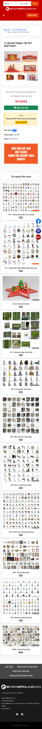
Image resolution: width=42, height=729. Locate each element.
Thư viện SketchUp (19, 30)
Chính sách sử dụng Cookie (21, 676)
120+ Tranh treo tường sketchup (21, 532)
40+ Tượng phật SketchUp (21, 389)
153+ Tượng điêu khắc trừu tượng (21, 215)
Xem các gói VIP (21, 122)
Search (34, 4)
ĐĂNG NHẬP (32, 15)
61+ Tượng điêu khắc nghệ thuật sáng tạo (21, 268)
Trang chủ (6, 30)
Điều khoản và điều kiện (27, 667)
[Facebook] (17, 714)
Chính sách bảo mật (21, 671)
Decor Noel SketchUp (21, 304)
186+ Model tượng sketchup (21, 618)
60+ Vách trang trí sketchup (21, 437)
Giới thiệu (9, 667)
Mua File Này (22, 108)
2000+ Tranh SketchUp (21, 649)
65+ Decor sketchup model (21, 485)
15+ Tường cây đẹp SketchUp (21, 352)
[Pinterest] (22, 714)
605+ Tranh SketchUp (21, 573)
